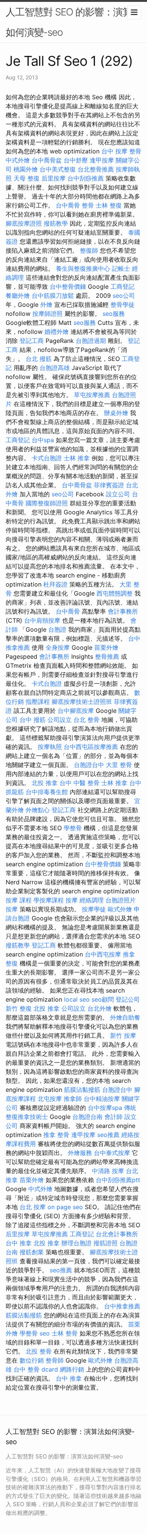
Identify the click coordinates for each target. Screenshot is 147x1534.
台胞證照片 (121, 900)
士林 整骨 (65, 1333)
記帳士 (121, 268)
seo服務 (114, 313)
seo (45, 1333)
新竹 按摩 (123, 1035)
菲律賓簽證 (109, 485)
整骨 (88, 205)
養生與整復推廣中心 (83, 268)
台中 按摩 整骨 (121, 151)
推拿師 (73, 1098)
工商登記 (122, 286)
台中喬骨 (68, 205)
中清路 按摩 (108, 1171)
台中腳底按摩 (76, 710)
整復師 (89, 250)
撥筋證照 (105, 1243)
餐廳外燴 (18, 295)
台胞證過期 (91, 340)
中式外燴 (18, 160)
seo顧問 (103, 999)
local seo (77, 999)
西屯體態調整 (114, 593)
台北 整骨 (87, 719)
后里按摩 (53, 178)
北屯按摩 (50, 1098)
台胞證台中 (89, 765)
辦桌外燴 (116, 413)
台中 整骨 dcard (36, 1369)
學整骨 (73, 828)
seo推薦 (108, 1134)
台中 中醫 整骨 (80, 783)
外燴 (46, 304)
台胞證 (57, 629)
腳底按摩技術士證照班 (82, 701)
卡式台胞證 (47, 458)
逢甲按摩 (102, 160)
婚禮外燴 (56, 331)
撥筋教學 (56, 223)
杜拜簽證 (55, 584)
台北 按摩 (33, 1207)
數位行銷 (32, 1360)
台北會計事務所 (117, 1234)
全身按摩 (58, 647)
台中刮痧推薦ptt (118, 1180)
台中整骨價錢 (68, 286)
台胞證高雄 (55, 367)
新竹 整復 (19, 1008)
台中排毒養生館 (47, 792)
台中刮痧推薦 (85, 178)
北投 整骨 (39, 1351)
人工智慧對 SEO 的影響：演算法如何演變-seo (73, 22)
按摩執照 (50, 746)
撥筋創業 (32, 1252)
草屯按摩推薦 (92, 395)
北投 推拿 (45, 783)
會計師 (113, 1116)
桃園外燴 (26, 169)
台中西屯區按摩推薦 (91, 746)
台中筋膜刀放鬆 (53, 295)
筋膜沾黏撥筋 (82, 1089)
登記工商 (32, 340)
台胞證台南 (87, 1116)
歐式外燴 (120, 909)
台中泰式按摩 (112, 1153)
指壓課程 (38, 701)
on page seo (65, 1207)
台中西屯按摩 (103, 954)
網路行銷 (72, 1369)
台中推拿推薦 (122, 1306)
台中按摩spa (105, 1107)
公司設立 (59, 719)
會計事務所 (123, 611)
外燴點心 (38, 810)
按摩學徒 (94, 909)
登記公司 (128, 999)
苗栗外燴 (106, 647)
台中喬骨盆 (47, 160)
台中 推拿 (19, 1243)
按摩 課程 (19, 900)
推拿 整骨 (56, 1134)
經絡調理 (92, 900)
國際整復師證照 (47, 503)
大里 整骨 (119, 765)
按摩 (72, 900)
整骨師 (55, 1360)
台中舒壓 (76, 160)
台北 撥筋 (39, 358)
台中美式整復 (58, 169)
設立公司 (118, 494)
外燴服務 (80, 1153)
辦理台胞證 (76, 1243)
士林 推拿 (77, 458)
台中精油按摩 (102, 1098)
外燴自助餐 (125, 1017)
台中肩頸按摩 (42, 620)
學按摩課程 (49, 900)
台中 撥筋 (33, 719)
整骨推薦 (107, 656)
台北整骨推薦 (96, 169)
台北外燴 (99, 1008)
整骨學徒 (122, 304)
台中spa (43, 440)
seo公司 (124, 295)
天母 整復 (27, 178)
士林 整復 (109, 205)
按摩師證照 (47, 313)
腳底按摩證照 (24, 223)
